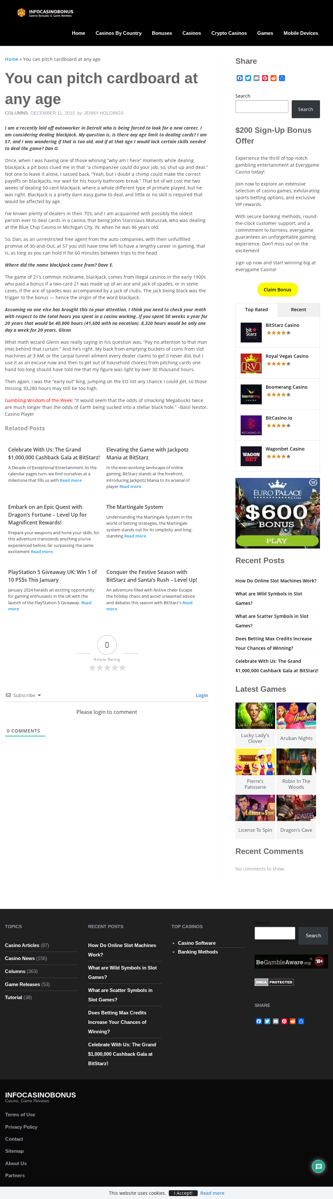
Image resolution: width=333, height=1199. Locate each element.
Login (201, 695)
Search (242, 96)
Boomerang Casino (287, 387)
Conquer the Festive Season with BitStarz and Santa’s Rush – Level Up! (151, 575)
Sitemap (14, 1151)
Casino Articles (22, 945)
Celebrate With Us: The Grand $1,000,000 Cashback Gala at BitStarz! (54, 453)
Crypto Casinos (229, 33)
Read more (71, 480)
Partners (15, 1175)
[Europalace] (277, 512)
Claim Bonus (277, 289)
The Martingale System (134, 506)
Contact (14, 1139)
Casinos (191, 33)
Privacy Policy (21, 1127)
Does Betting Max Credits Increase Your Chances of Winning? (117, 1022)
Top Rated (256, 309)
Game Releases (22, 984)
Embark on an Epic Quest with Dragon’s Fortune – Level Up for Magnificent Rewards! (47, 514)
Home (78, 33)
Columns (16, 113)
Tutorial (13, 997)
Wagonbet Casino (285, 449)
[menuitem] (78, 33)
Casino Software (197, 943)
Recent (298, 309)
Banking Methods (198, 952)
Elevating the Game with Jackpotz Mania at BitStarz (147, 453)
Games (265, 33)
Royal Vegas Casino (287, 356)
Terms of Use (20, 1114)
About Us (16, 1163)
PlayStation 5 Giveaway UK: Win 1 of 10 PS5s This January (52, 575)
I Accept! (183, 1193)
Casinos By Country (118, 33)
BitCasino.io (279, 418)
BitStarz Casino (283, 325)
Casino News (20, 958)
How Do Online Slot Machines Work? (275, 581)
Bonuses (162, 33)
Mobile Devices (301, 33)
